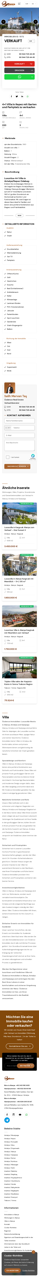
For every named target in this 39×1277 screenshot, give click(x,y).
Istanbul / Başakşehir (11, 1191)
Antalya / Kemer (10, 1158)
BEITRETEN (25, 1066)
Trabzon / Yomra (10, 1200)
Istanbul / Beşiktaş (10, 1174)
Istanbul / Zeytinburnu (12, 1181)
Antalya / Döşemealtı (11, 1148)
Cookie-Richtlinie (10, 1228)
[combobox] (7, 427)
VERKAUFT (19, 64)
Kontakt (7, 1224)
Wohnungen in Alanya (12, 1218)
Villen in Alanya (9, 1221)
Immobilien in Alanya (11, 1215)
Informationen (11, 1207)
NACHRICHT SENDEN (17, 466)
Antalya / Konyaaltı (11, 1142)
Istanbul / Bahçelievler (12, 1187)
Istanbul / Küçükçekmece (13, 1178)
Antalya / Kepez (9, 1139)
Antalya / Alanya (10, 1152)
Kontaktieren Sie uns (18, 1046)
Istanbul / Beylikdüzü (11, 1194)
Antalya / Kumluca (10, 1161)
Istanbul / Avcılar (10, 1184)
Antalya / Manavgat (11, 1165)
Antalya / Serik (9, 1168)
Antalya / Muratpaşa (11, 1135)
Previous (3, 21)
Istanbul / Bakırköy (10, 1171)
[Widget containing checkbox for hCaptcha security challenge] (20, 457)
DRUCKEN (19, 70)
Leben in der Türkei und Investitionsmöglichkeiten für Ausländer (18, 1248)
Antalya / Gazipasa (11, 1155)
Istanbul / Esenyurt (11, 1197)
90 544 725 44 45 (27, 54)
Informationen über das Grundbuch (17, 1244)
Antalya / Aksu (9, 1145)
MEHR (19, 215)
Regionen (7, 1231)
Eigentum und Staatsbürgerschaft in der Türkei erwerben (18, 1239)
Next (35, 21)
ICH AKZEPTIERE (12, 1270)
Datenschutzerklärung (12, 1234)
